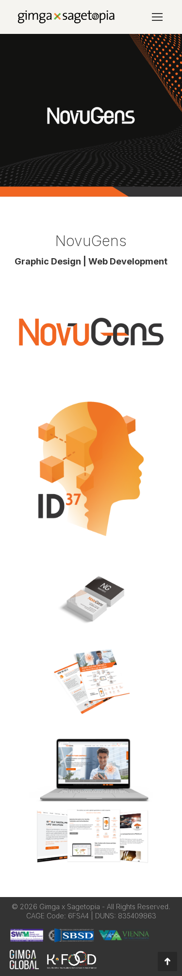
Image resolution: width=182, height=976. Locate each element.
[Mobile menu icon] (157, 17)
